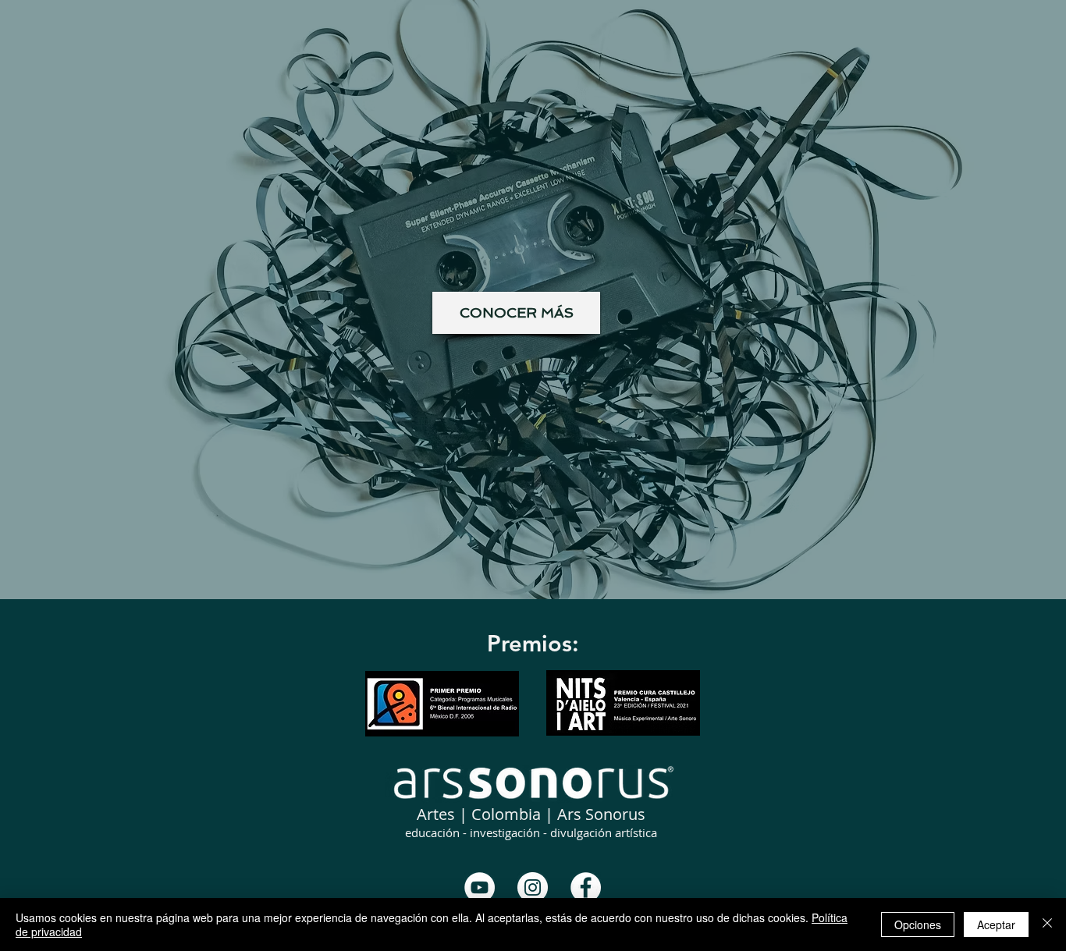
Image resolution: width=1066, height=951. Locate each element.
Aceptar (996, 924)
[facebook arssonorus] (585, 887)
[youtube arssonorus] (479, 887)
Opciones (917, 924)
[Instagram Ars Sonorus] (532, 887)
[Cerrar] (1047, 924)
